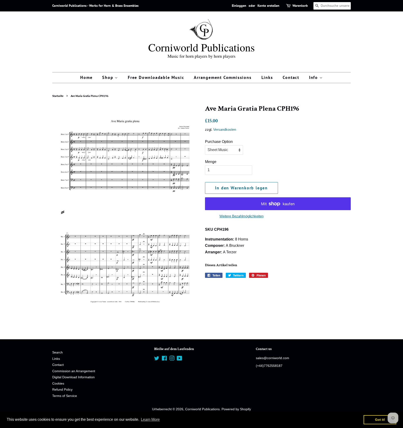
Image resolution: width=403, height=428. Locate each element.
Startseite (57, 96)
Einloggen (239, 6)
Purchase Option (219, 142)
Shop (108, 77)
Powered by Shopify (236, 409)
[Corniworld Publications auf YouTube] (179, 359)
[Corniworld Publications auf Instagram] (171, 359)
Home (86, 77)
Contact (291, 77)
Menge (210, 162)
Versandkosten (224, 129)
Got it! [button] (380, 419)
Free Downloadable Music (156, 77)
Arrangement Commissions (222, 77)
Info (314, 77)
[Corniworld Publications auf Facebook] (164, 359)
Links (267, 77)
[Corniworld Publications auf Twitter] (156, 359)
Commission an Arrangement (73, 371)
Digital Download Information (73, 377)
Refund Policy (62, 389)
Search (57, 352)
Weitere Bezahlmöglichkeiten (241, 216)
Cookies (58, 383)
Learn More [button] (150, 419)
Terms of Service (64, 396)
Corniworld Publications (202, 409)
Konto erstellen (268, 6)
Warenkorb (300, 6)
